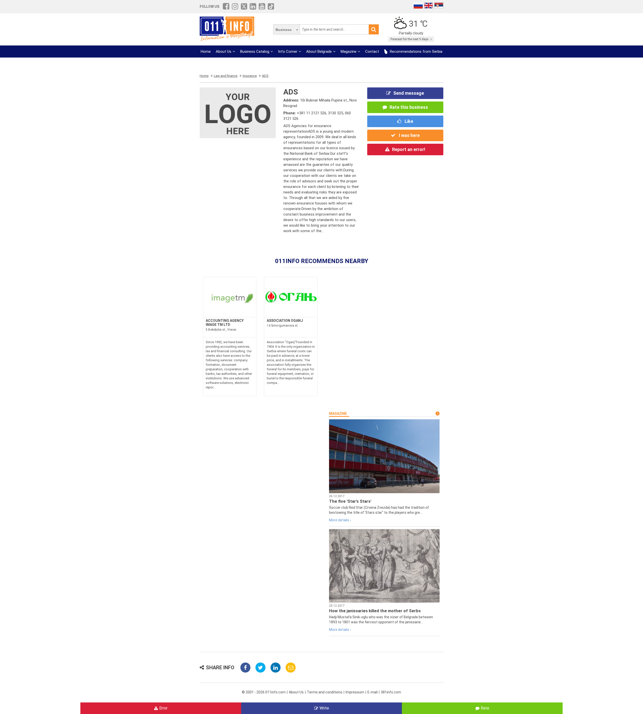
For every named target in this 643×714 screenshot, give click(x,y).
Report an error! (408, 149)
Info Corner (287, 51)
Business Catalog (254, 51)
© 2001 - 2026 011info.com (264, 692)
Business (284, 30)
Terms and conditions (324, 692)
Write (324, 708)
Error (163, 708)
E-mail (372, 692)
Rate (485, 708)
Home (206, 51)
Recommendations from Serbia (415, 51)
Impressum (355, 692)
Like (408, 121)
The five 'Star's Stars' (350, 501)
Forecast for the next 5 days (410, 39)
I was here (409, 135)
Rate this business (409, 107)
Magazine (348, 51)
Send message (408, 93)
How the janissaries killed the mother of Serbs (375, 610)
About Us (223, 51)
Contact (372, 51)
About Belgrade (319, 51)
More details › (340, 520)
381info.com (391, 692)
